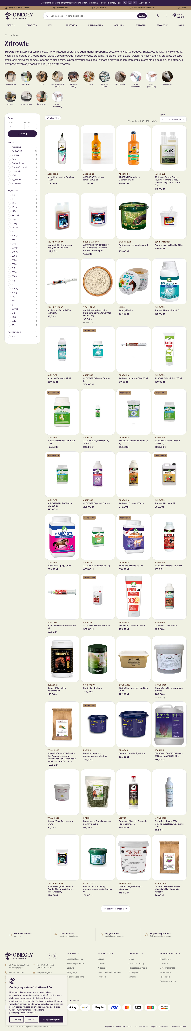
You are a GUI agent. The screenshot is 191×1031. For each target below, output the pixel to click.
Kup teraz (143, 3)
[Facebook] (49, 956)
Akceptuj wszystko (51, 1019)
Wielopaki (141, 25)
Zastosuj (22, 133)
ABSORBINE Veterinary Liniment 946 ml (129, 178)
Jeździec (30, 25)
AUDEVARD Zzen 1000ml (166, 625)
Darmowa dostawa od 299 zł (19, 8)
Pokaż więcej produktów (115, 908)
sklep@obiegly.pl (44, 972)
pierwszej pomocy (28, 59)
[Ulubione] (165, 16)
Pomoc (183, 8)
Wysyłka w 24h (100, 8)
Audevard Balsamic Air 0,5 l (167, 310)
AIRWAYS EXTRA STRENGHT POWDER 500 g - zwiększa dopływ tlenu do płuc (96, 248)
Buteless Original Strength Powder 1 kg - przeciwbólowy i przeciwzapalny (61, 889)
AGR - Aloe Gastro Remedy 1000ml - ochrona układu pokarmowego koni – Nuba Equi (167, 181)
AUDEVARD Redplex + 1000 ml (168, 565)
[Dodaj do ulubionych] (75, 129)
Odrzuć (31, 1019)
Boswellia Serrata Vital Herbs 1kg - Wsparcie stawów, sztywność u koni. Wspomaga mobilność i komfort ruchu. (62, 757)
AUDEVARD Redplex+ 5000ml (96, 625)
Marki (181, 25)
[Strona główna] (6, 35)
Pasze (10, 25)
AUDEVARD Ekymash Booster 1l (97, 503)
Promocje (162, 25)
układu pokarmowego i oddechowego (70, 55)
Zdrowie (70, 25)
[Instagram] (55, 956)
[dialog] (36, 1000)
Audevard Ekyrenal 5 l (165, 503)
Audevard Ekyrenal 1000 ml (131, 503)
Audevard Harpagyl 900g (59, 565)
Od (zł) (10, 122)
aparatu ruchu (24, 55)
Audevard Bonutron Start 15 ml (133, 378)
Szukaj (142, 16)
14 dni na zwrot (62, 8)
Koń (50, 25)
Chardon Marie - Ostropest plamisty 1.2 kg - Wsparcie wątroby (167, 889)
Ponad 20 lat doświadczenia (143, 8)
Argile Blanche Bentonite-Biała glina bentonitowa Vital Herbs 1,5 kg (97, 313)
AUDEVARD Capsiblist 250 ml (168, 378)
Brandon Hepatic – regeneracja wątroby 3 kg (95, 754)
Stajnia (118, 25)
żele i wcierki (132, 55)
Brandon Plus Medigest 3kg (132, 753)
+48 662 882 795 (16, 972)
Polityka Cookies (28, 1012)
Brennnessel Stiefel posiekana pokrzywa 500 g (97, 822)
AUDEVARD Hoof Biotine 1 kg (96, 565)
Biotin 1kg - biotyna (92, 688)
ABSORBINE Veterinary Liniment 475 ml (93, 178)
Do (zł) (27, 122)
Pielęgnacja (94, 25)
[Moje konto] (157, 16)
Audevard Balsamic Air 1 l (59, 378)
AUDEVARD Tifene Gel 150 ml (132, 625)
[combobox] (93, 15)
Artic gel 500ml (126, 310)
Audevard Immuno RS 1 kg (131, 565)
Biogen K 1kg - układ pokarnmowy (57, 689)
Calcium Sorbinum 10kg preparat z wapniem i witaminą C (97, 889)
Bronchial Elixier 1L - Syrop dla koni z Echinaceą (133, 822)
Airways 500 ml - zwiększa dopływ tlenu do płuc (60, 246)
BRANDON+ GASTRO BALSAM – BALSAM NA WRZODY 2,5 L (169, 754)
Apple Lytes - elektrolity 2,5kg (169, 245)
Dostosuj (17, 1019)
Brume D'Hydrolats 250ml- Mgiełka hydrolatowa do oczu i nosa (169, 824)
